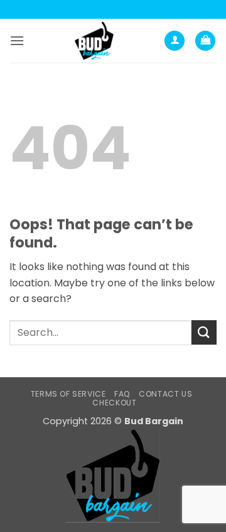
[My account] (174, 41)
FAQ (122, 394)
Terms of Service (68, 394)
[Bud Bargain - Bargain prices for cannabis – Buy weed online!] (94, 41)
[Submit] (204, 332)
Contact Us (165, 394)
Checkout (114, 402)
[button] (16, 40)
